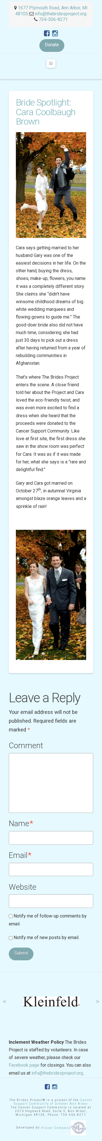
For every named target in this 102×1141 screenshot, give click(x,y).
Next (97, 1001)
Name (21, 823)
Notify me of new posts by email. (46, 937)
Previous (4, 1001)
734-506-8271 (53, 19)
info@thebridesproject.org (60, 13)
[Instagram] (55, 33)
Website (22, 887)
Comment (26, 745)
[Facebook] (47, 33)
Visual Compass (56, 1127)
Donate (52, 44)
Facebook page (24, 1065)
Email (20, 855)
